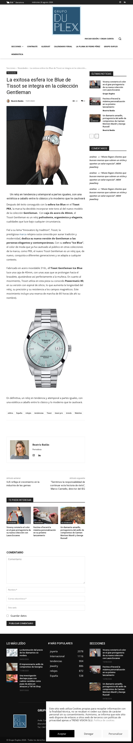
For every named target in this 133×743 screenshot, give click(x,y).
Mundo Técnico (104, 659)
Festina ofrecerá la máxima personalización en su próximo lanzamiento (44, 531)
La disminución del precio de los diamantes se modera (31, 653)
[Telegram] (68, 428)
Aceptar (62, 733)
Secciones (11, 68)
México (123, 657)
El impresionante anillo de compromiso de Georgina (31, 665)
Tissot (49, 413)
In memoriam (120, 652)
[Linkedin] (125, 2)
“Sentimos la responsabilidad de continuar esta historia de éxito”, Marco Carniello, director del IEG (67, 485)
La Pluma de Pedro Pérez (115, 654)
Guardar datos (19, 615)
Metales (112, 657)
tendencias (38, 413)
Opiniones (107, 662)
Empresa (106, 644)
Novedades (23, 68)
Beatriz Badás (109, 110)
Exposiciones (110, 649)
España (19, 413)
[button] (120, 39)
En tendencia (66, 522)
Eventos (123, 647)
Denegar (88, 733)
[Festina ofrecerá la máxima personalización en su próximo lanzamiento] (45, 515)
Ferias (124, 649)
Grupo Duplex (109, 93)
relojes (28, 413)
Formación (105, 652)
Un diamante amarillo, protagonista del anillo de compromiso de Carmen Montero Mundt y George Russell (72, 532)
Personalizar (115, 733)
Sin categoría (108, 666)
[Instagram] (120, 2)
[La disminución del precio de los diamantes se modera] (12, 652)
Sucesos (122, 666)
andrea (93, 156)
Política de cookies (104, 720)
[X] (46, 428)
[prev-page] (92, 136)
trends (69, 413)
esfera (10, 413)
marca (22, 234)
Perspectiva (121, 662)
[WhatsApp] (53, 428)
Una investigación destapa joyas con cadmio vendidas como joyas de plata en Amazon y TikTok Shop (30, 681)
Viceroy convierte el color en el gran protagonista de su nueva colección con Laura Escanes (18, 531)
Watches (78, 413)
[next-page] (97, 136)
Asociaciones (106, 642)
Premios (109, 664)
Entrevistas (110, 647)
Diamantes (121, 642)
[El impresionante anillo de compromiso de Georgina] (12, 667)
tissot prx (59, 413)
